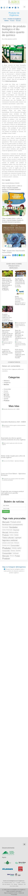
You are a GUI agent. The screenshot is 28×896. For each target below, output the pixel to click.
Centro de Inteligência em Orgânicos (16, 889)
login (13, 369)
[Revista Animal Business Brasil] (20, 869)
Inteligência (7, 382)
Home (4, 19)
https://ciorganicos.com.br (10, 893)
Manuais (12, 555)
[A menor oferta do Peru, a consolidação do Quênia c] (6, 607)
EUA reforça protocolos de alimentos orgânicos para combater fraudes (20, 353)
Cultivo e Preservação (7, 529)
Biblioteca (6, 381)
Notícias (6, 384)
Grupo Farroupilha (20, 250)
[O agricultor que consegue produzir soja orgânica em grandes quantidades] (14, 484)
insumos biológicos (6, 252)
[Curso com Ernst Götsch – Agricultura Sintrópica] (14, 466)
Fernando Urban (11, 250)
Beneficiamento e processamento (12, 524)
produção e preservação (7, 542)
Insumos (16, 530)
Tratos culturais (8, 537)
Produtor (12, 20)
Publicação (16, 542)
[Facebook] (6, 7)
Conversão (5, 527)
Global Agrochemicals (11, 81)
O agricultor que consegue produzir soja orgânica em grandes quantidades (12, 492)
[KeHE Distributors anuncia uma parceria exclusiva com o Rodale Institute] (20, 291)
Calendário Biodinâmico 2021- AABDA (13, 422)
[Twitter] (12, 7)
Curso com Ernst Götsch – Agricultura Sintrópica (13, 474)
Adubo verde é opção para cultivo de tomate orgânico (13, 456)
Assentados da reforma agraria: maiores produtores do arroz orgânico (13, 439)
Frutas (17, 556)
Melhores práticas (13, 532)
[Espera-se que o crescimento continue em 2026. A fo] (14, 613)
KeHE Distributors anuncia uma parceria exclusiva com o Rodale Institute (20, 300)
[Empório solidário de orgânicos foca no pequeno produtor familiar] (7, 308)
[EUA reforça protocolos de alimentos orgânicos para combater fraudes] (20, 344)
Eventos (6, 393)
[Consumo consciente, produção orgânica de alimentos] (21, 585)
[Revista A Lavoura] (7, 869)
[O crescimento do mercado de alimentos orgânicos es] (21, 746)
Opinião (6, 399)
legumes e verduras (9, 540)
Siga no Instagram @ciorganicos (14, 567)
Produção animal (16, 522)
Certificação (15, 553)
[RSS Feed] (18, 7)
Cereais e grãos (16, 548)
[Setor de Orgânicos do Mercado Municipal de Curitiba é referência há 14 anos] (20, 325)
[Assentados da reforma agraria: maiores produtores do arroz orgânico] (14, 431)
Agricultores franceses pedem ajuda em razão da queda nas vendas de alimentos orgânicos (7, 335)
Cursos (6, 391)
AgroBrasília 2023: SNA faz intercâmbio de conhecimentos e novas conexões (20, 283)
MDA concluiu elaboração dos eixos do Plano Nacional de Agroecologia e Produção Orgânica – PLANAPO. (7, 284)
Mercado (18, 20)
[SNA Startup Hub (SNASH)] (20, 863)
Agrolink (7, 180)
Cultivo (11, 535)
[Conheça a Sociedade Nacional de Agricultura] (14, 853)
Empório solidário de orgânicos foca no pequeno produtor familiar (7, 317)
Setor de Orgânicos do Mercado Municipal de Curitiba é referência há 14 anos (20, 335)
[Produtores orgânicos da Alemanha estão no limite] (7, 344)
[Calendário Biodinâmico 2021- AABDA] (14, 414)
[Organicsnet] (7, 863)
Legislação (18, 538)
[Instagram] (4, 7)
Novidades (7, 397)
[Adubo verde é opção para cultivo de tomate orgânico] (14, 448)
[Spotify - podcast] (1, 7)
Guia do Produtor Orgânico (14, 220)
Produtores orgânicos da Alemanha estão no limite (7, 352)
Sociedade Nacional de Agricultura (11, 222)
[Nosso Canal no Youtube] (9, 7)
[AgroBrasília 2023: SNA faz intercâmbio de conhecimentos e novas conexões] (20, 273)
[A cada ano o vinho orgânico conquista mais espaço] (6, 683)
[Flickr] (15, 7)
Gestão (16, 535)
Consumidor (7, 389)
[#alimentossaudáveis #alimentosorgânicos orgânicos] (14, 654)
